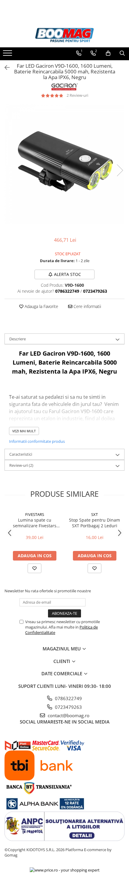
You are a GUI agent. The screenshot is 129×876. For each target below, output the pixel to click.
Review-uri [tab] (21, 465)
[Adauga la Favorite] (34, 568)
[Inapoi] (4, 68)
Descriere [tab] (17, 339)
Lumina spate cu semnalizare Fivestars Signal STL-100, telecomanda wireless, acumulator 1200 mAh (34, 522)
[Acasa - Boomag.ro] (64, 35)
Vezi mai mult (24, 431)
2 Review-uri (77, 95)
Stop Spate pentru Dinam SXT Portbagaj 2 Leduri (94, 522)
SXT (94, 514)
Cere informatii (86, 306)
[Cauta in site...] (122, 53)
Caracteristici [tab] (20, 454)
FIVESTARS (34, 514)
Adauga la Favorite (40, 306)
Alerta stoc (67, 274)
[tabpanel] (64, 164)
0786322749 (68, 698)
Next (119, 170)
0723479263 (68, 707)
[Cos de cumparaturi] (108, 53)
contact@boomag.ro (67, 715)
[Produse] (8, 54)
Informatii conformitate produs (37, 441)
